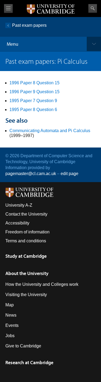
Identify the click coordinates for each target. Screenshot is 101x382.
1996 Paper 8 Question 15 (34, 83)
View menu (8, 8)
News (10, 315)
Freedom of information (27, 232)
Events (12, 325)
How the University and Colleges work (41, 284)
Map (9, 305)
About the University (26, 273)
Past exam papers (29, 25)
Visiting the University (26, 294)
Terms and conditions (25, 241)
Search (92, 8)
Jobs (10, 335)
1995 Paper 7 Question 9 (33, 100)
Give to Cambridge (23, 346)
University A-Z (18, 205)
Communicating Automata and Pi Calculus (49, 130)
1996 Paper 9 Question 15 (34, 91)
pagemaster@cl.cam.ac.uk (30, 173)
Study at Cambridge (26, 256)
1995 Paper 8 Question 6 (33, 109)
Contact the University (26, 214)
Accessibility (17, 223)
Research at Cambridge (29, 362)
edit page (69, 173)
